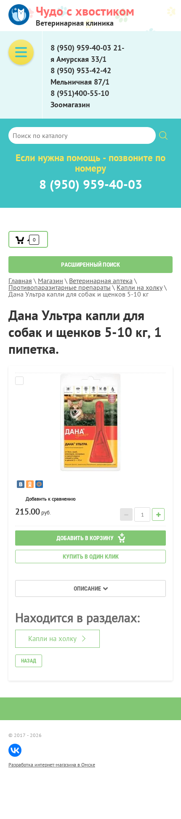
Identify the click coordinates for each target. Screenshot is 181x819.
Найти (163, 135)
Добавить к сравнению (90, 380)
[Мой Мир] (39, 484)
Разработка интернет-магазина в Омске (51, 764)
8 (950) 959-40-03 (90, 184)
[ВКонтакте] (20, 484)
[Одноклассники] (30, 484)
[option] (90, 422)
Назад (28, 661)
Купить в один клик (91, 556)
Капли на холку (52, 638)
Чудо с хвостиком (85, 11)
